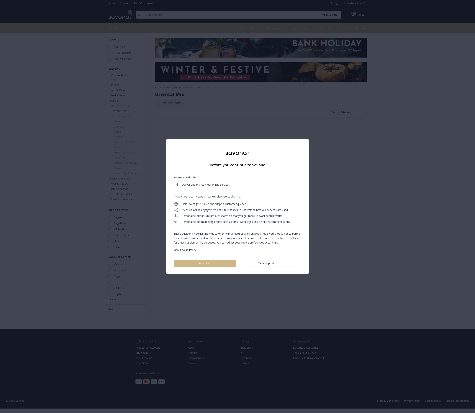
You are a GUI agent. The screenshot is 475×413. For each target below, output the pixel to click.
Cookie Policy (188, 250)
